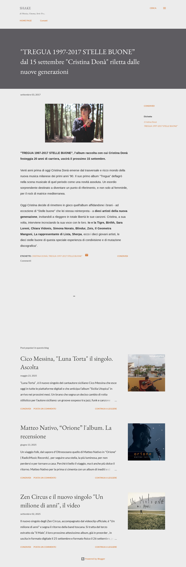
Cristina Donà (150, 122)
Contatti (44, 20)
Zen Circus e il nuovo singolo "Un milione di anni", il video (61, 500)
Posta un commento (45, 408)
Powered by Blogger (95, 558)
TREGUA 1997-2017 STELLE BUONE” (161, 126)
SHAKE (25, 8)
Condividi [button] (149, 106)
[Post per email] (86, 256)
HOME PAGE (26, 20)
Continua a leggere (106, 408)
